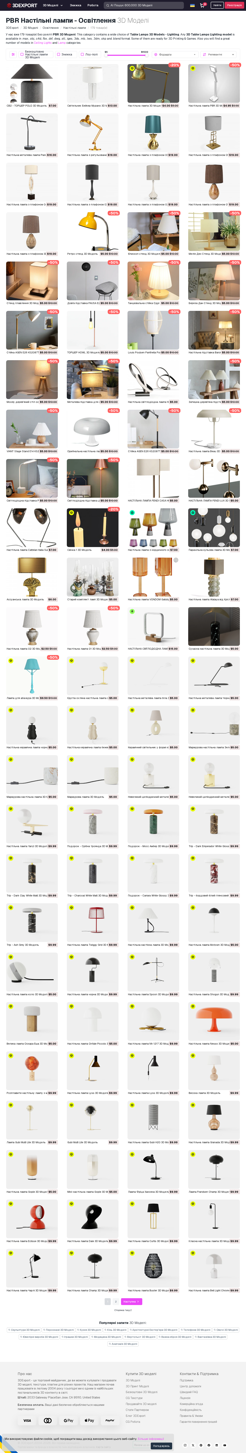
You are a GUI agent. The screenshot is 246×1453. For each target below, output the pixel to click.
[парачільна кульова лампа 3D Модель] (214, 527)
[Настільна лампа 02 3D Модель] (32, 626)
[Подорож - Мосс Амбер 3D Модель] (153, 824)
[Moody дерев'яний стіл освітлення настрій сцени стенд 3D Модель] (32, 379)
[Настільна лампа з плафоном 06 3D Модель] (153, 132)
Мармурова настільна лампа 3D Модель (31, 797)
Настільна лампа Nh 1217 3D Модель (150, 1043)
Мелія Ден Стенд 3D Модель (207, 253)
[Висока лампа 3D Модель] (214, 1070)
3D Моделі (133, 1380)
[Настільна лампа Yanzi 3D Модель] (32, 824)
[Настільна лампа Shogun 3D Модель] (214, 972)
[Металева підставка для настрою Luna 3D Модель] (92, 379)
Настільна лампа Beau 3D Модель (210, 451)
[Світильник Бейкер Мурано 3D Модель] (92, 83)
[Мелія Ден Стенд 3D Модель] (214, 231)
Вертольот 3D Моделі (141, 1337)
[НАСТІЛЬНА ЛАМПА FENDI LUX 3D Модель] (214, 478)
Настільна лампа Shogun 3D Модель (211, 994)
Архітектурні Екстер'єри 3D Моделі (154, 1329)
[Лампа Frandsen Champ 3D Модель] (214, 1169)
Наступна (130, 1301)
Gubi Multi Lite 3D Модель (82, 1142)
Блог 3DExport (136, 1416)
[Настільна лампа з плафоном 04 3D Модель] (32, 182)
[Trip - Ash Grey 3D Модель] (32, 922)
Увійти (217, 5)
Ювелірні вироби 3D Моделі (40, 1337)
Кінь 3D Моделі (116, 1329)
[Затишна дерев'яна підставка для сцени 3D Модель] (214, 379)
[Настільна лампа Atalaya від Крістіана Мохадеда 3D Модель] (214, 577)
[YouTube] (224, 1445)
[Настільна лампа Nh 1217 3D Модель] (153, 1021)
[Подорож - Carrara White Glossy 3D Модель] (153, 873)
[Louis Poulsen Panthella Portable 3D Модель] (153, 330)
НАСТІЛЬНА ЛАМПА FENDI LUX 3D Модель (214, 500)
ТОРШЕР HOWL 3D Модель (83, 352)
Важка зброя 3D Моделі (176, 1337)
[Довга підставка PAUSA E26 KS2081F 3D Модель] (92, 281)
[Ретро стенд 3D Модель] (92, 231)
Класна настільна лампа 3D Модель (211, 1241)
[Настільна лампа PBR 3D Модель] (214, 83)
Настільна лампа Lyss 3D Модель (88, 1093)
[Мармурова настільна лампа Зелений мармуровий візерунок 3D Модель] (214, 725)
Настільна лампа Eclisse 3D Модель (29, 1241)
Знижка (67, 54)
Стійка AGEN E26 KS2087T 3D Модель (30, 352)
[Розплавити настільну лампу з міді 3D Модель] (32, 1070)
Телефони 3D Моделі (196, 1329)
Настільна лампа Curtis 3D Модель (149, 1241)
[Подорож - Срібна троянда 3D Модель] (92, 824)
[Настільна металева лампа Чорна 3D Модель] (214, 675)
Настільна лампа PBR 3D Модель (209, 105)
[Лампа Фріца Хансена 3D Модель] (153, 1169)
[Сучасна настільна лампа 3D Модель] (214, 626)
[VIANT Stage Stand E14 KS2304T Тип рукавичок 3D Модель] (32, 429)
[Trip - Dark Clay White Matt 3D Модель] (32, 873)
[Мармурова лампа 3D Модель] (92, 774)
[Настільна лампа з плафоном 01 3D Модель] (214, 182)
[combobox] (178, 54)
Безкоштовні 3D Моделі (141, 1392)
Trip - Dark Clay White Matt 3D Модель (30, 895)
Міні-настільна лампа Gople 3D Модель (91, 1191)
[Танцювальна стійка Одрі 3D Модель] (153, 281)
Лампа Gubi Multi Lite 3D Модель (26, 1142)
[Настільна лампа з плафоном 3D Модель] (32, 231)
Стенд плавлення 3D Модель (25, 303)
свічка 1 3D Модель (79, 550)
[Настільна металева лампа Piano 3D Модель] (32, 132)
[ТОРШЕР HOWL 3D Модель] (92, 330)
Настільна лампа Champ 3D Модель (89, 1290)
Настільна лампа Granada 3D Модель (211, 1142)
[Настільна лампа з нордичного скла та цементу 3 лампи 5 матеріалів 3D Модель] (153, 527)
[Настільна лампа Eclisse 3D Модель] (32, 1219)
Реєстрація (234, 5)
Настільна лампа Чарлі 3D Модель (28, 1290)
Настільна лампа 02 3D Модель (26, 648)
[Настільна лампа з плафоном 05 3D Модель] (214, 132)
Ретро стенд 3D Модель (82, 253)
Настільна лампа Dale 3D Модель (88, 1241)
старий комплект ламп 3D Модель (88, 599)
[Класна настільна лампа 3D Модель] (214, 1219)
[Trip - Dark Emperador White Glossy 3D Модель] (214, 824)
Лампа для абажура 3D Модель (26, 698)
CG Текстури (134, 1398)
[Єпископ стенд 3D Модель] (153, 231)
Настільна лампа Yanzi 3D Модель (28, 846)
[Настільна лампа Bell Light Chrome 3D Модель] (214, 1268)
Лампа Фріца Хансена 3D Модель (148, 1191)
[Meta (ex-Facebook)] (209, 1445)
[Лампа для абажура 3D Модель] (32, 675)
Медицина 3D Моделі (107, 1337)
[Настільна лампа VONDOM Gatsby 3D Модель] (153, 577)
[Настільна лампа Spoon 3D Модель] (153, 972)
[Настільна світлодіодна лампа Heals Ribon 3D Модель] (153, 379)
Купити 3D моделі (141, 1373)
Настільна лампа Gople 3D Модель (28, 1191)
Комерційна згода (191, 1404)
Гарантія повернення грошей (198, 1422)
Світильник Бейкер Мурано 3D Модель (91, 105)
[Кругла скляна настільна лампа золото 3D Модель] (92, 675)
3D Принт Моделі (137, 1386)
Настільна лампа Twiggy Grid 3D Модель (92, 944)
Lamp (62, 43)
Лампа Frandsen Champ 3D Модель (210, 1191)
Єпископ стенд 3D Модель (144, 253)
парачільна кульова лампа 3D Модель (212, 550)
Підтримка (186, 1380)
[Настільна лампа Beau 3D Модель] (214, 429)
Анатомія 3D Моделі (124, 1344)
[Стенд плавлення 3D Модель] (32, 281)
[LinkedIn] (216, 1445)
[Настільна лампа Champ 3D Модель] (92, 1268)
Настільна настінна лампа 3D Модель (151, 944)
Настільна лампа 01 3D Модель (86, 648)
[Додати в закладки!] (52, 98)
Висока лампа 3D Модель (204, 1093)
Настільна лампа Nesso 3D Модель (210, 1043)
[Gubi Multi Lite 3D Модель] (92, 1120)
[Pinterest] (201, 1445)
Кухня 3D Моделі (90, 1329)
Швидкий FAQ (189, 1392)
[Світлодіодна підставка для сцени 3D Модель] (92, 478)
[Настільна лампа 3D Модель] (153, 83)
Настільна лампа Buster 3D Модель (150, 1290)
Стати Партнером (137, 1410)
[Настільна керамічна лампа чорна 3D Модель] (32, 725)
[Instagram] (185, 1445)
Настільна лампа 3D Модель (145, 105)
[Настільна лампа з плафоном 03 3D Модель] (92, 182)
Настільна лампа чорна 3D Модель (89, 994)
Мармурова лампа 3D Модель (85, 797)
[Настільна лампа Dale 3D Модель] (92, 1219)
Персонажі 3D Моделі (59, 1329)
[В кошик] (45, 98)
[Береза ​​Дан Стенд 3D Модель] (214, 281)
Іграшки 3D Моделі (76, 1337)
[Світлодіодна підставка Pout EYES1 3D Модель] (32, 478)
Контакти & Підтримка (199, 1373)
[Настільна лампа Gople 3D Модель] (32, 1169)
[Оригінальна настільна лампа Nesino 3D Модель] (92, 429)
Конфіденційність (191, 1410)
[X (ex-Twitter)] (193, 1445)
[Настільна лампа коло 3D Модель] (32, 972)
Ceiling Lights (43, 43)
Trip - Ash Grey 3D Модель (23, 944)
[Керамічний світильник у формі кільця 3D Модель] (153, 725)
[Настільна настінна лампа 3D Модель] (153, 922)
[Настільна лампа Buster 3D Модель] (153, 1268)
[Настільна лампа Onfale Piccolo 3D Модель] (92, 1021)
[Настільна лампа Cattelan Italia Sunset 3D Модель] (32, 527)
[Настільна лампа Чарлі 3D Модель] (32, 1268)
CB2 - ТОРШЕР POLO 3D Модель (27, 105)
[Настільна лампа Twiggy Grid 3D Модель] (92, 922)
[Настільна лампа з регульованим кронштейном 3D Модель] (92, 132)
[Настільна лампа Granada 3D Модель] (214, 1120)
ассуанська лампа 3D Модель (25, 599)
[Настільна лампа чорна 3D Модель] (92, 972)
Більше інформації (151, 1439)
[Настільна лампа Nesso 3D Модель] (214, 1021)
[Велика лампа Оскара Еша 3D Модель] (32, 1021)
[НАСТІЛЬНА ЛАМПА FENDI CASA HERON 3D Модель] (153, 478)
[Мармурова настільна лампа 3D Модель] (32, 774)
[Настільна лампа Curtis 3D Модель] (153, 1219)
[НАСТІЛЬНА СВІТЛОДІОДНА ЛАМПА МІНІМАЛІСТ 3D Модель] (153, 626)
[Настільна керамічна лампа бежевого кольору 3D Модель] (92, 725)
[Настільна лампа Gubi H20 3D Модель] (153, 1120)
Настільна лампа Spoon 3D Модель (150, 994)
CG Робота (133, 1422)
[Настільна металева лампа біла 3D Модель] (153, 675)
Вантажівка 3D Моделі (211, 1337)
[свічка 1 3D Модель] (92, 527)
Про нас (25, 1373)
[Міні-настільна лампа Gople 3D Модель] (92, 1169)
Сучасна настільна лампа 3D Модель (212, 648)
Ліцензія (185, 1398)
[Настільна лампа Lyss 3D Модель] (92, 1070)
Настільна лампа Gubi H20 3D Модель (151, 1142)
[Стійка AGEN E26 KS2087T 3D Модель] (32, 330)
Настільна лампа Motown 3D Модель (211, 944)
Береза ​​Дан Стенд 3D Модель (207, 303)
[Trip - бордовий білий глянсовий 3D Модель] (214, 873)
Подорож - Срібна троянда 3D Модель (91, 846)
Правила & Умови (191, 1416)
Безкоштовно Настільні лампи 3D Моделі (36, 54)
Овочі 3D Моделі (227, 1329)
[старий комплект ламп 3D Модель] (92, 577)
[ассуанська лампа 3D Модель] (32, 577)
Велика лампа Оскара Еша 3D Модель (30, 1043)
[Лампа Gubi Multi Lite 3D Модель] (32, 1120)
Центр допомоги (190, 1386)
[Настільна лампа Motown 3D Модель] (214, 922)
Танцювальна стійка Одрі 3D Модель (151, 303)
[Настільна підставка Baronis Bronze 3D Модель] (214, 330)
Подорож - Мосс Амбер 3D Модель (150, 846)
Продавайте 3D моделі (141, 1404)
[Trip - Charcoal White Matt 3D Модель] (92, 873)
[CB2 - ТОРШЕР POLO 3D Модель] (32, 83)
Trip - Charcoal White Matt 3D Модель (89, 895)
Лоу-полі (91, 54)
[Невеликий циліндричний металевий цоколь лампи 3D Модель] (153, 774)
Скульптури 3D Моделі (25, 1329)
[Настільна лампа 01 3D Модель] (92, 626)
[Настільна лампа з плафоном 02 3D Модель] (153, 182)
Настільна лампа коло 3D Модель (28, 994)
